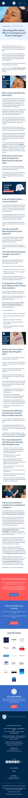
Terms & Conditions (19, 589)
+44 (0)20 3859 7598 (14, 733)
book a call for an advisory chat (12, 561)
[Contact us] (20, 3)
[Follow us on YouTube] (18, 762)
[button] (24, 3)
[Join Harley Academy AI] (21, 762)
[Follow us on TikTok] (10, 762)
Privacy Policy (12, 589)
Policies (14, 771)
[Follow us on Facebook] (15, 762)
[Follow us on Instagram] (7, 762)
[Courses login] (3, 3)
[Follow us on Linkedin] (12, 762)
